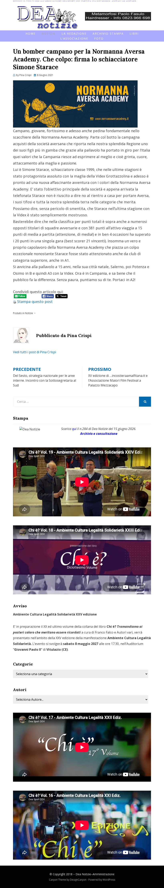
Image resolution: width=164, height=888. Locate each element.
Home (31, 33)
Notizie (49, 33)
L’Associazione (74, 38)
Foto (99, 38)
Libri (134, 33)
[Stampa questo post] (14, 301)
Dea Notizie (83, 874)
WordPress (109, 879)
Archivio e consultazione (98, 433)
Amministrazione (103, 874)
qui (74, 429)
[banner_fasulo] (118, 15)
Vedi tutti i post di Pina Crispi (34, 352)
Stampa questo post (35, 301)
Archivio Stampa (108, 33)
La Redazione (74, 33)
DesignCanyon (78, 879)
